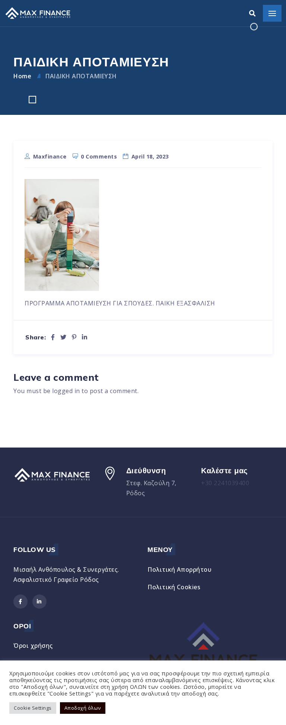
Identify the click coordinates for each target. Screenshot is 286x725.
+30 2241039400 (225, 483)
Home (22, 76)
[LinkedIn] (85, 337)
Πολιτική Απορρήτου (179, 569)
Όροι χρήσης (33, 645)
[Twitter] (63, 337)
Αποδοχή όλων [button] (82, 707)
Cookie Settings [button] (33, 707)
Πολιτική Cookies (173, 587)
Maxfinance (50, 156)
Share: (35, 337)
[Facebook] (53, 337)
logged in (66, 391)
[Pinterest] (74, 337)
